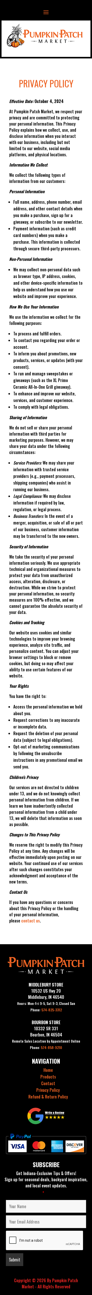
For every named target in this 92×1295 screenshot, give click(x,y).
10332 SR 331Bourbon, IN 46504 (46, 1031)
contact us (30, 921)
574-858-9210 (46, 1047)
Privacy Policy (48, 1090)
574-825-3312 (46, 1009)
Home (48, 1070)
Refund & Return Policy (48, 1097)
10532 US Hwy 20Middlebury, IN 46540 (46, 994)
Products (48, 1077)
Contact (48, 1083)
